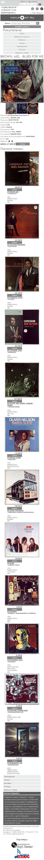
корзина (34, 1)
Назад (22, 33)
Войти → (24, 1)
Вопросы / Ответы (10, 790)
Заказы (22, 43)
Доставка (7, 783)
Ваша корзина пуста (28, 5)
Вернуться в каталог (22, 37)
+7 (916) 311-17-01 (8, 10)
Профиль (22, 40)
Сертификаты (22, 46)
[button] (41, 61)
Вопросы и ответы (22, 53)
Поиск (7, 23)
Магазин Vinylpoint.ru (11, 793)
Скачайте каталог (22, 27)
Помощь (22, 49)
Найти (37, 23)
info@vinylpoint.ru (8, 13)
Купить (22, 144)
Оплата (7, 780)
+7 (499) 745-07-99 (8, 7)
